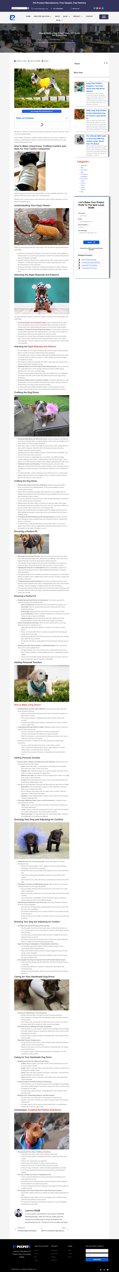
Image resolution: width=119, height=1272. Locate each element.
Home (28, 16)
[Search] (28, 8)
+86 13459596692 (58, 8)
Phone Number (83, 225)
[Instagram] (104, 1269)
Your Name (81, 213)
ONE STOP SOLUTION (41, 16)
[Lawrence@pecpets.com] (32, 8)
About (57, 16)
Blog (65, 16)
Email (80, 219)
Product (76, 16)
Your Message (82, 230)
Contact (89, 16)
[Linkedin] (107, 1269)
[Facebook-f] (100, 1269)
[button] (66, 118)
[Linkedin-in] (102, 8)
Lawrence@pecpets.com (41, 9)
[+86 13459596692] (52, 9)
